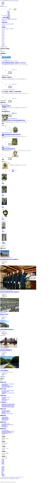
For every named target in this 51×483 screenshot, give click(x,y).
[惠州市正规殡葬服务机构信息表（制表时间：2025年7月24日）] (6, 60)
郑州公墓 (3, 466)
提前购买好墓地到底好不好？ (6, 418)
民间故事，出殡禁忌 (4, 433)
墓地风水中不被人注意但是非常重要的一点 (7, 386)
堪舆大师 (3, 462)
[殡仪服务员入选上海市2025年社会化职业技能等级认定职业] (10, 117)
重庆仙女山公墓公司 (3, 312)
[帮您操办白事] (4, 20)
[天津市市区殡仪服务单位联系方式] (10, 146)
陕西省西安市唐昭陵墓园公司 (4, 348)
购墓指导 (3, 463)
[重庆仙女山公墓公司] (9, 311)
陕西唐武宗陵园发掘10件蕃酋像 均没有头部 (7, 405)
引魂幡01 (3, 241)
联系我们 (3, 460)
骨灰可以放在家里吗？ (5, 425)
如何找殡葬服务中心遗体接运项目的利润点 (7, 424)
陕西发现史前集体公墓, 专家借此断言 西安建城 (8, 404)
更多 (26, 64)
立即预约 (13, 84)
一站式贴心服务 (5, 17)
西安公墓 (3, 469)
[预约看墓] (3, 25)
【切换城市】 (5, 6)
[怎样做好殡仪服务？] (10, 160)
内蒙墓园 (3, 475)
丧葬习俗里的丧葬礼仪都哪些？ (6, 397)
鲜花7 (2, 145)
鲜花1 (2, 217)
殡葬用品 (9, 14)
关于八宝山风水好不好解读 (5, 391)
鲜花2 (2, 205)
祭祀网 (3, 473)
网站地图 (3, 4)
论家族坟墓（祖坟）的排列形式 (6, 410)
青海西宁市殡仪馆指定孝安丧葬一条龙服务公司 (9, 291)
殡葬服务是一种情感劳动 (5, 75)
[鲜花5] (5, 168)
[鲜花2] (4, 204)
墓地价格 (9, 11)
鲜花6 (2, 157)
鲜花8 (2, 133)
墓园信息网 (3, 474)
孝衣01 (3, 229)
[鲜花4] (4, 180)
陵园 (13, 0)
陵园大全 (9, 13)
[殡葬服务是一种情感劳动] (10, 74)
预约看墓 (3, 27)
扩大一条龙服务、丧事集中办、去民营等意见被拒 (8, 89)
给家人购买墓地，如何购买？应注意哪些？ (7, 413)
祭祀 (2, 472)
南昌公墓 (3, 468)
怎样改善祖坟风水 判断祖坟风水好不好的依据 (8, 390)
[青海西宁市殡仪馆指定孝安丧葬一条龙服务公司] (18, 289)
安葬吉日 (11, 0)
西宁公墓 (3, 470)
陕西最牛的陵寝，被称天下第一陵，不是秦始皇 (8, 406)
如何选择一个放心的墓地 (5, 419)
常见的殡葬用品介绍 (4, 109)
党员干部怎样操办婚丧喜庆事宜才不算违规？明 (8, 431)
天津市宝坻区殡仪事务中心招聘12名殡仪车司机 (8, 132)
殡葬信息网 (11, 478)
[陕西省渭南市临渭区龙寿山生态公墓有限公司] (4, 256)
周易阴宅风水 (3, 393)
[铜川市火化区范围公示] (10, 103)
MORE (1, 50)
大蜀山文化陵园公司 (3, 368)
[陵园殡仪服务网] (1, 5)
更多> (5, 382)
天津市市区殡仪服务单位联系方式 (8, 148)
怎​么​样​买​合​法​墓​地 (4, 420)
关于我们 (3, 459)
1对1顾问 (3, 461)
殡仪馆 (17, 0)
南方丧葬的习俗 (4, 398)
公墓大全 (9, 12)
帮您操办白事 (4, 22)
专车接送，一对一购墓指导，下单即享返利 (7, 28)
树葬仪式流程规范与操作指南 (6, 423)
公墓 (15, 0)
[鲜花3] (4, 192)
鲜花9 (2, 121)
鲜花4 (2, 181)
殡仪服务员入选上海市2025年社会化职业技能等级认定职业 (9, 118)
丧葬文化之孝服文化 (4, 400)
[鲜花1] (5, 216)
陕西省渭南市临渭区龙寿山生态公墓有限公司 (6, 257)
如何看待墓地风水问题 (5, 384)
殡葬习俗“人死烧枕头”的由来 (5, 399)
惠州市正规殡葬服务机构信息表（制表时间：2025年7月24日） (14, 62)
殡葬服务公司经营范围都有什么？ (6, 411)
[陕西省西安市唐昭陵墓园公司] (8, 347)
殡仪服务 (9, 15)
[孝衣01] (4, 228)
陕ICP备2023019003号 (7, 478)
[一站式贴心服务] (4, 15)
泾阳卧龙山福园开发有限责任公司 (4, 327)
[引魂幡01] (4, 240)
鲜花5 (12, 169)
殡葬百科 (9, 16)
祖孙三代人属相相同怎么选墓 (6, 385)
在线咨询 (15, 84)
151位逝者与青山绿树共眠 (5, 430)
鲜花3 (2, 193)
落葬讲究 (3, 3)
